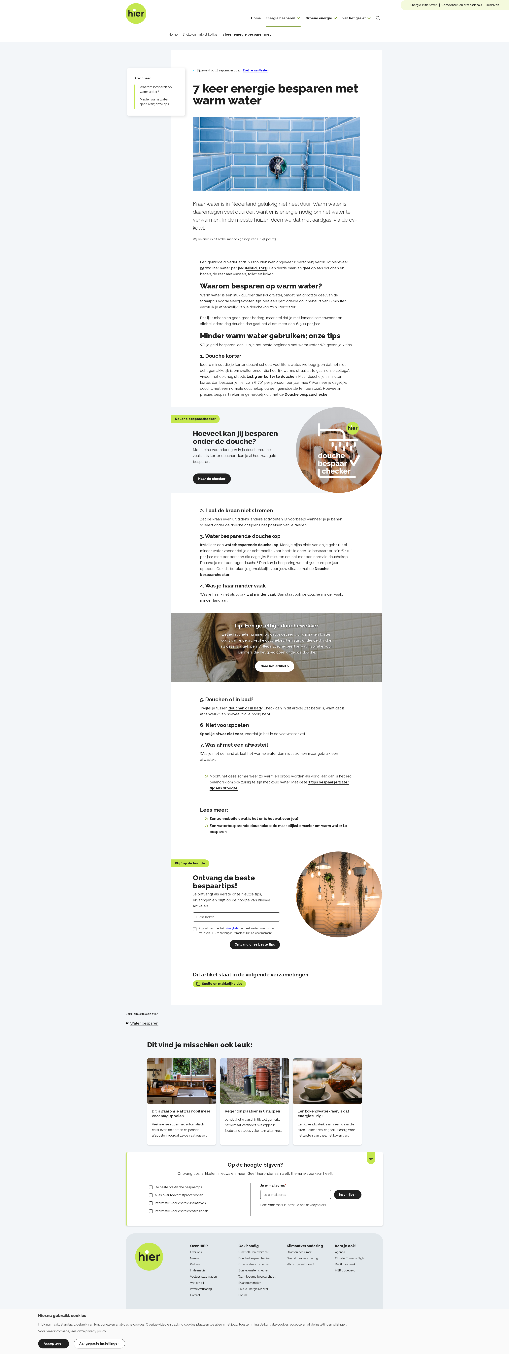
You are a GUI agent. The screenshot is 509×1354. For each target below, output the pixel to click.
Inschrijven (347, 1194)
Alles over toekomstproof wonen (179, 1195)
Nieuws (194, 1258)
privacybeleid (232, 928)
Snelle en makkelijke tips (222, 984)
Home (256, 18)
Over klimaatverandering (302, 1258)
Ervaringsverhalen (249, 1282)
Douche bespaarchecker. (307, 394)
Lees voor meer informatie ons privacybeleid (293, 1205)
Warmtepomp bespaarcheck (256, 1276)
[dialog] (254, 1331)
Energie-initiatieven (424, 5)
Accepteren (53, 1343)
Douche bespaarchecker (254, 1258)
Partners (195, 1264)
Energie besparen (280, 18)
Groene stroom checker (253, 1264)
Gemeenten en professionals (461, 5)
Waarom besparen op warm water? (156, 89)
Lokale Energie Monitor (253, 1289)
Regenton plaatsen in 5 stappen (252, 1111)
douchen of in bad (244, 708)
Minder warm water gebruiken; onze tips (154, 101)
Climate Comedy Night (349, 1258)
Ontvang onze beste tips (255, 944)
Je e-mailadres (272, 1185)
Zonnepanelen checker (253, 1270)
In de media (197, 1270)
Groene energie (319, 18)
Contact (195, 1295)
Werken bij (197, 1282)
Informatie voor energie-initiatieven (180, 1203)
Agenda (340, 1252)
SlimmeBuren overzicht (253, 1252)
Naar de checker (211, 479)
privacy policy (95, 1331)
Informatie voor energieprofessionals (182, 1211)
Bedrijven (492, 5)
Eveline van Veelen (255, 70)
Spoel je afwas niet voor (221, 734)
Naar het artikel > (274, 666)
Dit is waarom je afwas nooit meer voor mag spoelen (181, 1113)
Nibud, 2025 (256, 268)
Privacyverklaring (201, 1289)
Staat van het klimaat (299, 1252)
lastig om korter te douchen (272, 376)
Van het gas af (354, 18)
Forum (242, 1295)
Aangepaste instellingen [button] (99, 1343)
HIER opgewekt (345, 1270)
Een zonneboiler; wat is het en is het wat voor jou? (254, 818)
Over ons (196, 1252)
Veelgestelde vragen (203, 1276)
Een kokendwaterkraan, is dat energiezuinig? (323, 1113)
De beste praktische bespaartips (178, 1187)
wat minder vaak (261, 594)
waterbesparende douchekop (251, 545)
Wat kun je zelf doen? (301, 1264)
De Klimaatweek (345, 1264)
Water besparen (144, 1023)
